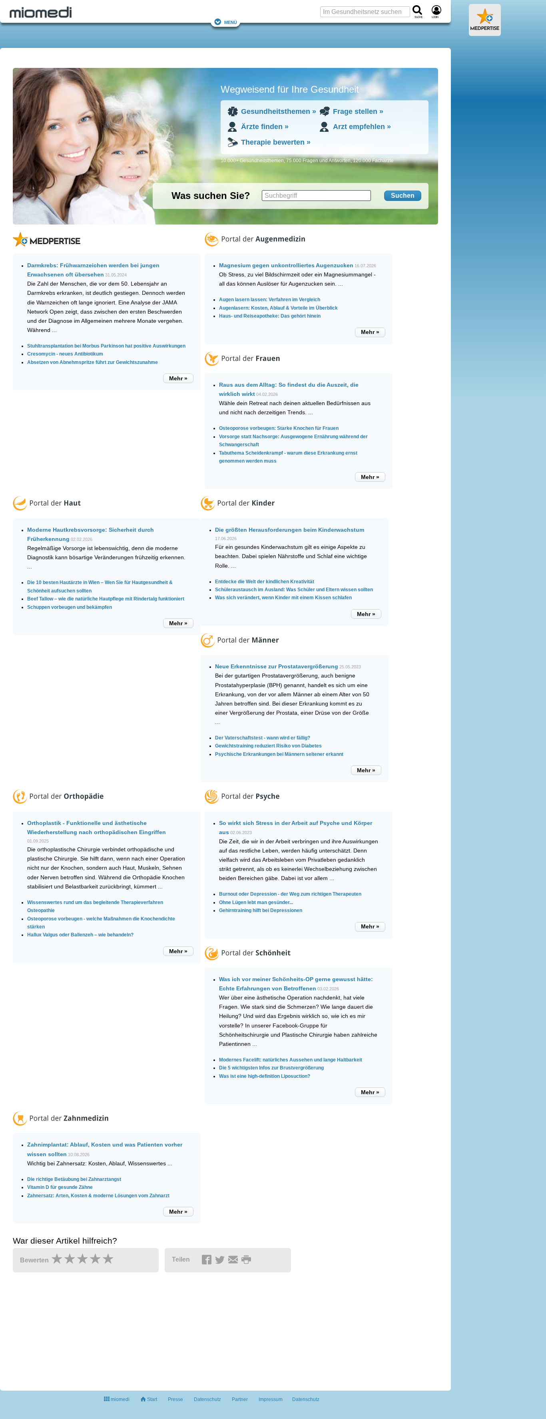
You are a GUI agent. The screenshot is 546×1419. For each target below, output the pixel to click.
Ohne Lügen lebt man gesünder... (256, 902)
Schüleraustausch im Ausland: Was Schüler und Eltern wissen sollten (294, 589)
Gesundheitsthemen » (278, 111)
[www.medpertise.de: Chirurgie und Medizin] (46, 249)
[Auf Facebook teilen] (208, 1260)
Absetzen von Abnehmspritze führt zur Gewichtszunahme (92, 362)
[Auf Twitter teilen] (221, 1260)
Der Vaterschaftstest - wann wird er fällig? (262, 738)
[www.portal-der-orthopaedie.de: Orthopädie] (58, 807)
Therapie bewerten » (276, 142)
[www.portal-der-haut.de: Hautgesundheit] (47, 514)
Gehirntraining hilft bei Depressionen (260, 910)
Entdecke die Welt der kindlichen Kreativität (264, 581)
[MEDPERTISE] (484, 33)
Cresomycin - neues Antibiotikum (65, 354)
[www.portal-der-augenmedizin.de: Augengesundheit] (255, 249)
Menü (230, 21)
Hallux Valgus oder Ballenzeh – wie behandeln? (80, 935)
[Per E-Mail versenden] (234, 1260)
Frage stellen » (358, 111)
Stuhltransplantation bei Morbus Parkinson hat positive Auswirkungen (106, 346)
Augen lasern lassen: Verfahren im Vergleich (269, 299)
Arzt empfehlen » (362, 127)
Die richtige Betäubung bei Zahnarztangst (74, 1179)
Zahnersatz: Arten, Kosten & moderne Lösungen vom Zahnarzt (98, 1195)
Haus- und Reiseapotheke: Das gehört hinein (270, 316)
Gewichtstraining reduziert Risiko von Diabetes (268, 746)
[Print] (247, 1260)
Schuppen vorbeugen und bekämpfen (69, 607)
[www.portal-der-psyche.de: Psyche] (242, 807)
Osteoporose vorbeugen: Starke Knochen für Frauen (279, 428)
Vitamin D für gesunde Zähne (60, 1187)
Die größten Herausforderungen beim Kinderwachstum (289, 530)
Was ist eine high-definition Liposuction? (264, 1076)
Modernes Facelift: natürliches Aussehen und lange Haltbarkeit (290, 1060)
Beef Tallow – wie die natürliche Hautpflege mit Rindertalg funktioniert (105, 599)
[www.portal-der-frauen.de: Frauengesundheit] (242, 369)
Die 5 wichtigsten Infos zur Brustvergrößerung (271, 1068)
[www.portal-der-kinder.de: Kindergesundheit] (238, 514)
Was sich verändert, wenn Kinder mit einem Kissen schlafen (283, 597)
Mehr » (178, 378)
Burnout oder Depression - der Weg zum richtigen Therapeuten (290, 894)
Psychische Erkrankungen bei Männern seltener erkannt (279, 754)
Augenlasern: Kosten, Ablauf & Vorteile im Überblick (278, 308)
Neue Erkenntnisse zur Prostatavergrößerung (276, 667)
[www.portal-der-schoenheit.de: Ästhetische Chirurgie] (248, 963)
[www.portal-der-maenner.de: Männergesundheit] (240, 651)
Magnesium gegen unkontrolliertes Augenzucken (286, 265)
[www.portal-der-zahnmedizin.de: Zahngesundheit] (60, 1129)
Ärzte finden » (265, 127)
